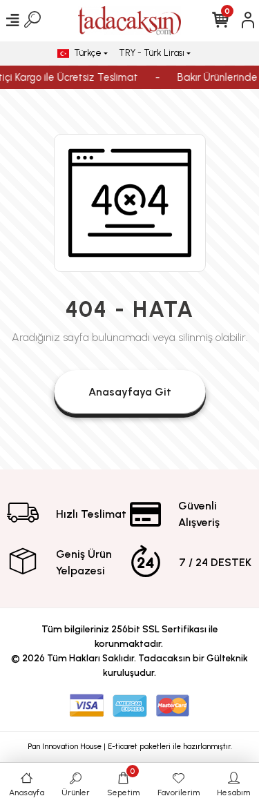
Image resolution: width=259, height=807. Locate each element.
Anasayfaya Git (129, 391)
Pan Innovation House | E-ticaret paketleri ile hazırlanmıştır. (130, 746)
